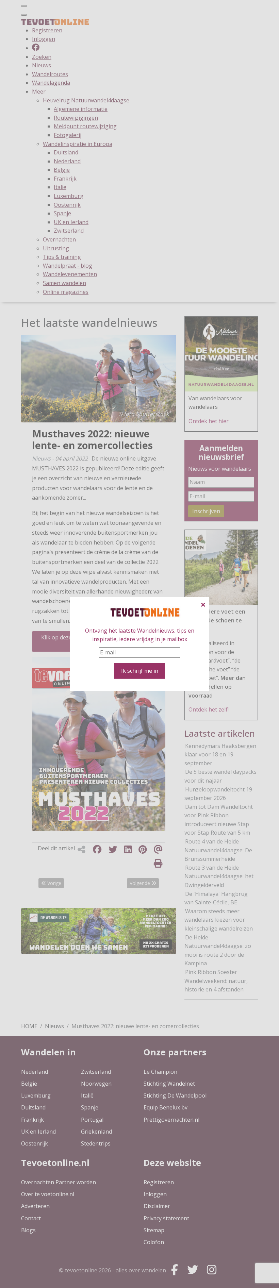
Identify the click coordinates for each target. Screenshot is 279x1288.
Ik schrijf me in (139, 670)
